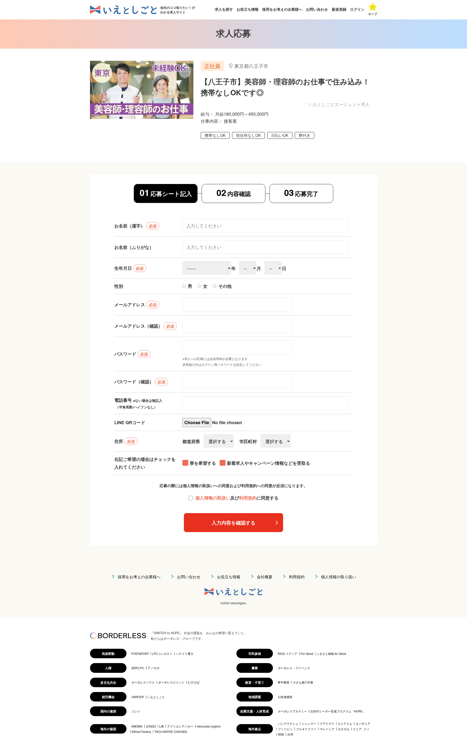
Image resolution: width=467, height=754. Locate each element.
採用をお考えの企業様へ (282, 9)
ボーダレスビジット (171, 682)
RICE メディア (287, 653)
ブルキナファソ (306, 729)
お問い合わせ (317, 9)
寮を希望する (203, 463)
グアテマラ (327, 723)
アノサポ (153, 667)
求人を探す (224, 9)
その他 (225, 286)
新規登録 (339, 9)
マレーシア (327, 729)
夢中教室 (283, 682)
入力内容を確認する (233, 522)
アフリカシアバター (180, 726)
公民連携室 (285, 696)
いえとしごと (156, 696)
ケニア (357, 729)
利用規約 (248, 498)
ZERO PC (137, 667)
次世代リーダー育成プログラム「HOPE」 (337, 711)
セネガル (344, 729)
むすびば (193, 682)
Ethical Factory (141, 731)
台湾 (290, 734)
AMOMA (136, 726)
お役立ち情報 (248, 9)
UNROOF (137, 696)
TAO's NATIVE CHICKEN (170, 731)
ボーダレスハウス (143, 682)
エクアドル (345, 723)
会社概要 (264, 576)
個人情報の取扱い (212, 498)
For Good (307, 653)
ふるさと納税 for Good (331, 653)
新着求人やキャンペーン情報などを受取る (268, 463)
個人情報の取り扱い (338, 576)
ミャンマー (309, 723)
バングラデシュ (288, 723)
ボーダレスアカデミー (292, 711)
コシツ (135, 711)
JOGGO (151, 726)
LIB (161, 726)
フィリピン (285, 729)
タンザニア (363, 723)
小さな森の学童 (303, 682)
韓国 (281, 734)
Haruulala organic (209, 726)
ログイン (357, 9)
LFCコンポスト (162, 653)
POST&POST (140, 653)
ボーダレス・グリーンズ (294, 667)
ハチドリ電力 (184, 653)
